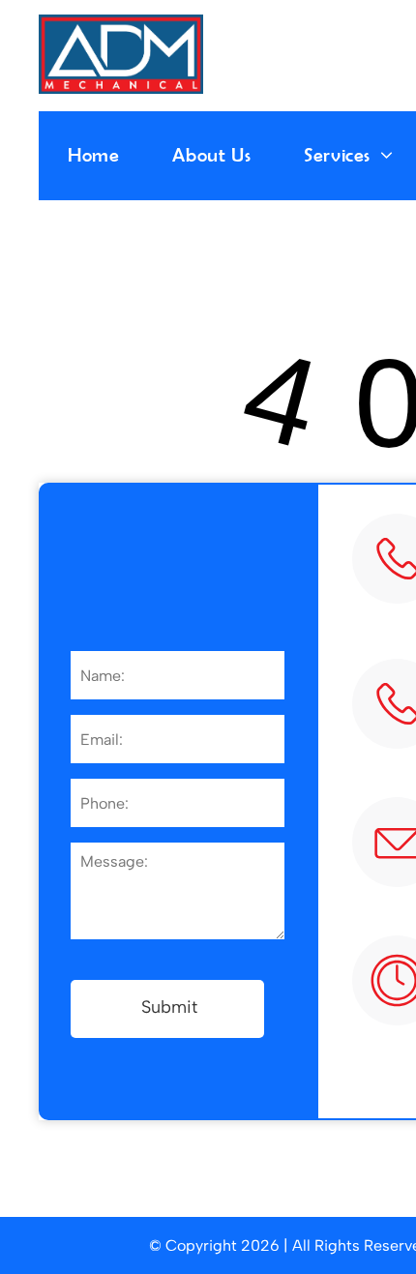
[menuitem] (105, 154)
